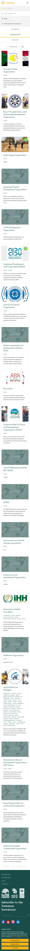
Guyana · (14, 703)
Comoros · (17, 698)
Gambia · (10, 701)
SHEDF (6, 502)
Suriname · (16, 718)
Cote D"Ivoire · (7, 700)
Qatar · (17, 617)
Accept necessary (15, 940)
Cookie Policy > (6, 877)
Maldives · (6, 710)
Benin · (18, 695)
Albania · (14, 693)
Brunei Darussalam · (9, 696)
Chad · (12, 698)
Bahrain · (13, 695)
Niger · (13, 615)
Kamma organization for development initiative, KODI (13, 348)
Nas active (7, 389)
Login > (3, 880)
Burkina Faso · (19, 696)
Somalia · (14, 618)
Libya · (22, 723)
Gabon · (5, 701)
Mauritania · (16, 710)
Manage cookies (15, 944)
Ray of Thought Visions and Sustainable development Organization (15, 114)
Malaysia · (20, 708)
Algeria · (19, 693)
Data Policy (15, 936)
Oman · (10, 713)
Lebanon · (13, 708)
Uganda (10, 270)
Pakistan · (18, 615)
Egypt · (20, 700)
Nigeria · (5, 713)
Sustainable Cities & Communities (12, 23)
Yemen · (18, 723)
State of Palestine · (8, 617)
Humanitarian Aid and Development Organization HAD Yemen (15, 762)
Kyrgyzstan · (7, 708)
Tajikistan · (19, 720)
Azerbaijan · (6, 695)
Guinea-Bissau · (7, 703)
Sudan (5, 18)
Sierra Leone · (7, 618)
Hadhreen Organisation (13, 655)
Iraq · (20, 705)
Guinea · (20, 701)
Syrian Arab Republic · (9, 720)
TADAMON (4, 8)
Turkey (24, 618)
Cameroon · (6, 698)
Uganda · (5, 723)
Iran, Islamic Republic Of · (10, 705)
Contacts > (4, 884)
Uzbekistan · (12, 723)
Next (24, 866)
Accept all (15, 948)
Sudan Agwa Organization (14, 155)
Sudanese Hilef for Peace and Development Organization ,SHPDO (14, 427)
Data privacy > (6, 874)
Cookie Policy (23, 936)
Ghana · (15, 701)
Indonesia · (21, 703)
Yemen (9, 768)
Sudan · (5, 270)
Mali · (11, 710)
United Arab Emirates (9, 725)
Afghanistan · (7, 615)
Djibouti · (15, 700)
